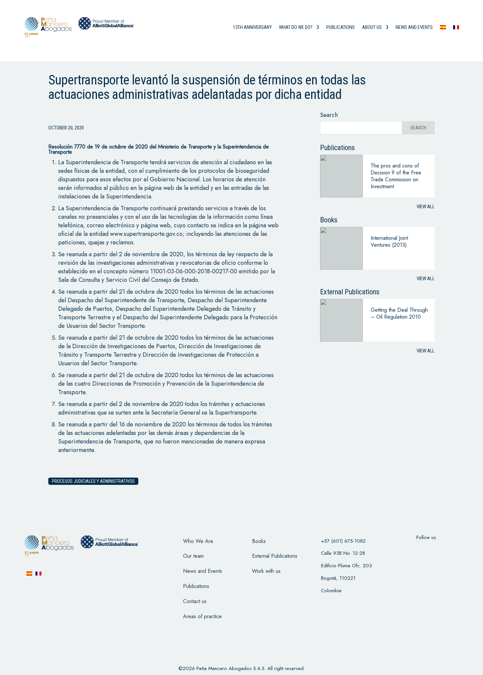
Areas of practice (202, 616)
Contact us (195, 601)
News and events (414, 27)
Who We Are (198, 541)
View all (426, 207)
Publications (340, 27)
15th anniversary (252, 27)
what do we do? (295, 27)
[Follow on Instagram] (434, 550)
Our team (193, 556)
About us (372, 27)
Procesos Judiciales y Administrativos (93, 481)
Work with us (266, 571)
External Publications (274, 556)
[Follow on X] (417, 550)
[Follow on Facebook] (400, 550)
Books (259, 541)
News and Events (202, 571)
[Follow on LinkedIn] (452, 550)
